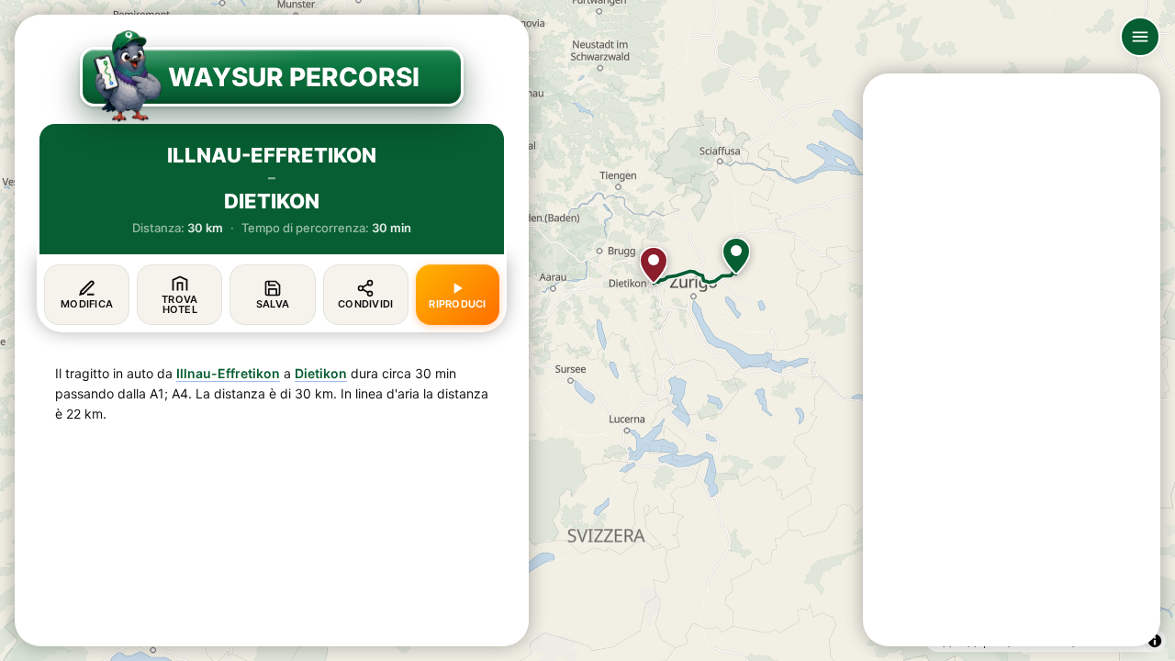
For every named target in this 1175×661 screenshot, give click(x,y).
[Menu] (1140, 37)
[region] (587, 330)
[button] (736, 256)
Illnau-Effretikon (228, 373)
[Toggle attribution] (1155, 641)
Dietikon (321, 373)
